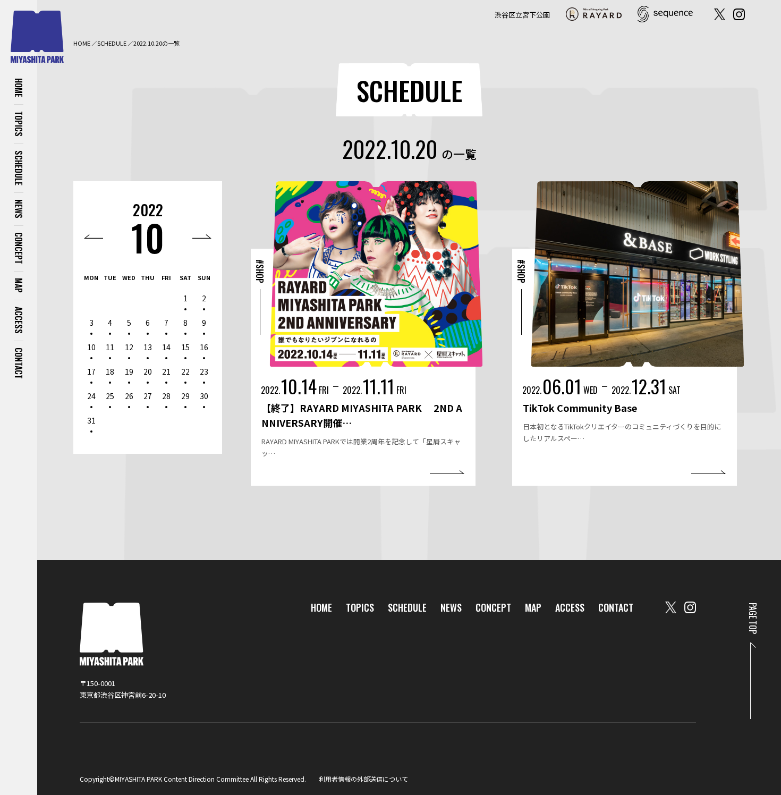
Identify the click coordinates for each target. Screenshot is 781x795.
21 (166, 371)
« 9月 (93, 236)
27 (147, 396)
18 (110, 371)
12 (129, 347)
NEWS (18, 208)
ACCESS (18, 320)
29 (185, 396)
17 (91, 371)
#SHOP (259, 271)
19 (129, 371)
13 (147, 347)
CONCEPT (18, 248)
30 (204, 396)
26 (129, 396)
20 (147, 371)
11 (110, 347)
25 (110, 396)
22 (185, 371)
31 (91, 420)
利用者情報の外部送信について (363, 778)
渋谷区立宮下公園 (522, 14)
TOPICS (18, 124)
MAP (18, 285)
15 (185, 347)
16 (204, 347)
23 (204, 371)
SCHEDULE (18, 167)
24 (91, 396)
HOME (18, 87)
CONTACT (18, 363)
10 (147, 237)
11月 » (201, 236)
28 (166, 396)
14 (166, 347)
